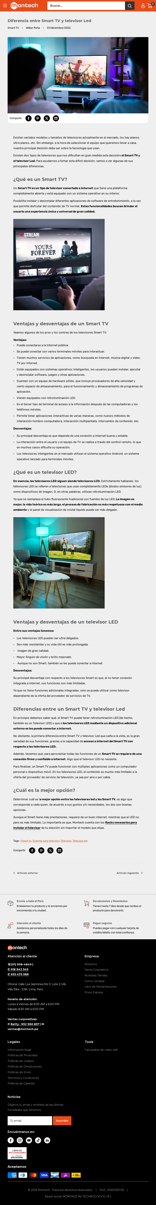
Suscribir (62, 1120)
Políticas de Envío (19, 1072)
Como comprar (95, 981)
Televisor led (80, 840)
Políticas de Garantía (21, 1083)
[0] (149, 5)
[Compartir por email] (56, 118)
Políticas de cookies (21, 1061)
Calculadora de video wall (101, 1049)
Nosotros (91, 964)
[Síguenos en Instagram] (20, 1140)
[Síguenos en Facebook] (11, 1140)
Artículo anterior (27, 873)
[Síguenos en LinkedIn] (47, 1140)
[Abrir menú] (5, 5)
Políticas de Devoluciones (25, 1066)
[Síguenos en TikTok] (38, 1140)
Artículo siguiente (128, 873)
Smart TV (13, 27)
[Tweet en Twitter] (47, 118)
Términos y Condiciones (23, 1078)
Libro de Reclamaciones (101, 986)
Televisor (65, 840)
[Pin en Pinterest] (38, 118)
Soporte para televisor (46, 840)
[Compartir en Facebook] (28, 118)
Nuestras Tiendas (96, 975)
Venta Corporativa (96, 969)
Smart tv (26, 840)
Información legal (19, 1049)
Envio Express (94, 992)
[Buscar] (130, 6)
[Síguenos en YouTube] (29, 1140)
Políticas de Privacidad (22, 1055)
